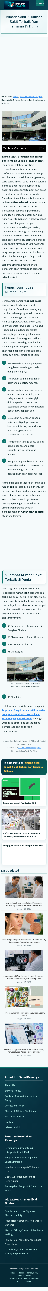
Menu (41, 3)
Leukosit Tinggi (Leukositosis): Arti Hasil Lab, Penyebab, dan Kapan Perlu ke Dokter (24, 1050)
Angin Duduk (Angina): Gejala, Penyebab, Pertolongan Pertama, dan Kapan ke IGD (24, 904)
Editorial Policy (13, 1090)
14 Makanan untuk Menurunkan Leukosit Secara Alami (24, 1013)
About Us (10, 1085)
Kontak (9, 1122)
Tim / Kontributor (14, 1116)
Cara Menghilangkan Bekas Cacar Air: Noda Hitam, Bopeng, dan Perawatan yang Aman (24, 940)
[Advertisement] (24, 62)
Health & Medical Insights (29, 747)
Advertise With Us (14, 1127)
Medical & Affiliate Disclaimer (20, 1111)
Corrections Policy (14, 1105)
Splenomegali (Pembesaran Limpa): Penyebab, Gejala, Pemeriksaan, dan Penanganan (24, 977)
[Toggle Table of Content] (40, 148)
